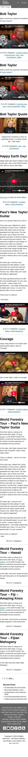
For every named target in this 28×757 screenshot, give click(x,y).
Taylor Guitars (6, 21)
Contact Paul (16, 724)
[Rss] (23, 728)
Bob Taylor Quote (13, 114)
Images (10, 717)
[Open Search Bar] (18, 3)
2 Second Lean (9, 55)
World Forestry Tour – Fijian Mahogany (11, 638)
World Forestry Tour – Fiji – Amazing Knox (11, 594)
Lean (17, 55)
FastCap (5, 719)
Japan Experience (14, 412)
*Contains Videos (22, 53)
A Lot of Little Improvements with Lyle (15, 696)
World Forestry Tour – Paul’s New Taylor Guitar (14, 423)
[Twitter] (12, 728)
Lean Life (10, 710)
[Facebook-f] (16, 728)
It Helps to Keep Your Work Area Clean (15, 699)
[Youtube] (8, 728)
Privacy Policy (6, 721)
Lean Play (4, 712)
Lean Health (17, 707)
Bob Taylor (8, 14)
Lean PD (12, 712)
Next (11, 678)
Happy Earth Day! (13, 156)
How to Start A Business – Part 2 (13, 690)
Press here (4, 197)
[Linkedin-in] (19, 728)
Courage (6, 339)
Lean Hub (19, 712)
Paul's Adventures (17, 204)
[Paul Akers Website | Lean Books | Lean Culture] (6, 3)
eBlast (19, 57)
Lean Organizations (13, 106)
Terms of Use (16, 721)
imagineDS (15, 743)
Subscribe (17, 717)
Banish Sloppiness (20, 710)
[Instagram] (4, 728)
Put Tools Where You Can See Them (14, 687)
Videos (21, 714)
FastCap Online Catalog (17, 719)
